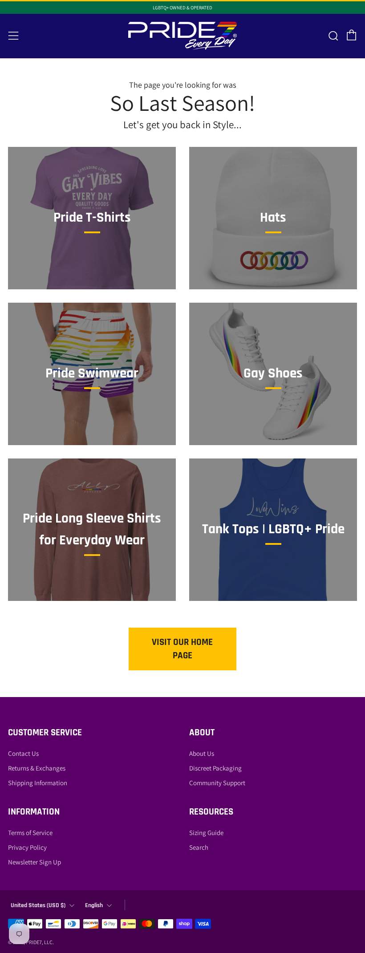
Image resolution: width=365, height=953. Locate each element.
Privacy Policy (27, 847)
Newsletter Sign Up (34, 862)
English (94, 905)
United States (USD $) (38, 905)
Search (198, 847)
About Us (201, 753)
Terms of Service (30, 832)
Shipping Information (37, 783)
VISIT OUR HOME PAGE (182, 648)
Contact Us (23, 753)
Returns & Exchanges (36, 768)
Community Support (217, 783)
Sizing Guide (206, 832)
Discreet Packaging (215, 768)
